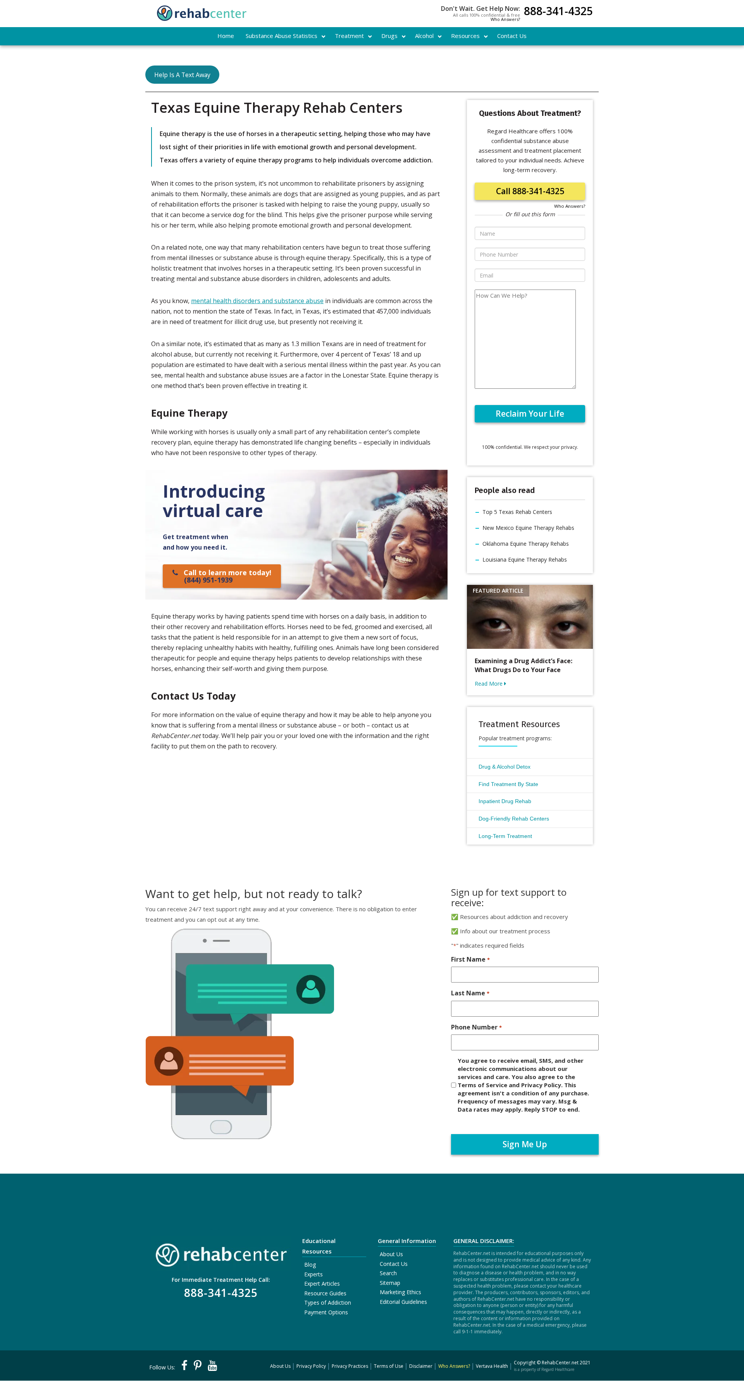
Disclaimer (420, 1366)
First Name (470, 959)
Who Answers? (505, 19)
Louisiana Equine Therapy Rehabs (524, 559)
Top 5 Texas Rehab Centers (517, 512)
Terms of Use (388, 1366)
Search (388, 1273)
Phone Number (476, 1027)
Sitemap (390, 1282)
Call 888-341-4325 (530, 191)
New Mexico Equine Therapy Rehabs (528, 527)
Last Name (470, 993)
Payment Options (326, 1312)
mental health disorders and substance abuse (257, 301)
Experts (313, 1274)
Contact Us (394, 1263)
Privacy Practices (350, 1366)
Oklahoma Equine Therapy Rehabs (525, 543)
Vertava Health (492, 1366)
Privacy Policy (311, 1366)
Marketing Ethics (400, 1292)
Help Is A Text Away (182, 75)
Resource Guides (325, 1293)
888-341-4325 (558, 11)
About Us (391, 1254)
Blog (310, 1264)
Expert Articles (322, 1283)
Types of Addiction (327, 1302)
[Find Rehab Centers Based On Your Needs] (221, 1252)
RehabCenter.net (560, 1362)
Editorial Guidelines (403, 1301)
